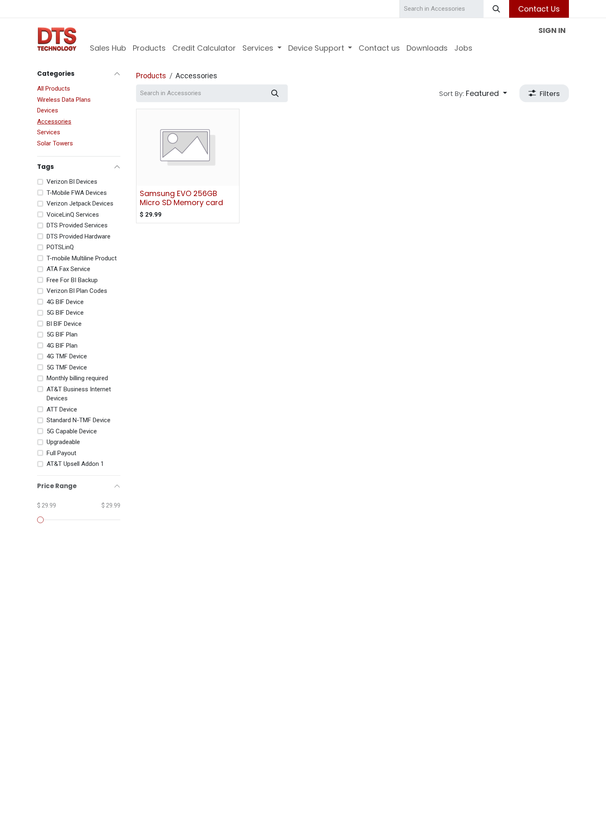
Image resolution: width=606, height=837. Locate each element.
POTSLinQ (60, 247)
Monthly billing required (77, 378)
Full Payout (61, 453)
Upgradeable (63, 442)
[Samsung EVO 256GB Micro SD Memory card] (187, 147)
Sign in (552, 30)
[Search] (496, 9)
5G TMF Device (67, 367)
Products (151, 75)
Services (48, 132)
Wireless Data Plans (64, 99)
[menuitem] (108, 48)
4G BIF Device (65, 302)
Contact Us (539, 9)
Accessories (54, 121)
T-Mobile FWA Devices (77, 192)
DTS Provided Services (77, 225)
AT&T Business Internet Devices (79, 394)
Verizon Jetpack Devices (80, 203)
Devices (47, 110)
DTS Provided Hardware (78, 236)
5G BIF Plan (62, 334)
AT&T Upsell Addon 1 (75, 464)
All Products (53, 88)
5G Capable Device (72, 431)
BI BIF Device (64, 323)
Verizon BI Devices (72, 181)
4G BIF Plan (62, 345)
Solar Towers (55, 143)
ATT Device (62, 409)
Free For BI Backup (72, 280)
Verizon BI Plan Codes (77, 291)
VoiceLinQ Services (73, 214)
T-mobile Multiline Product (82, 258)
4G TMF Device (67, 356)
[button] (473, 93)
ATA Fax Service (68, 269)
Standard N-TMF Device (78, 420)
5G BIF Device (65, 312)
